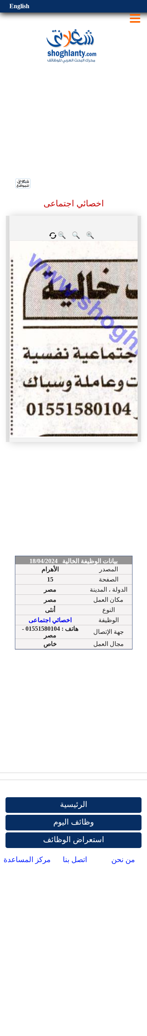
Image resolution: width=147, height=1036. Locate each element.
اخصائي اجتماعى (50, 620)
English (19, 6)
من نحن (123, 859)
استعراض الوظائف (73, 839)
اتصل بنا (75, 859)
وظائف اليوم (73, 822)
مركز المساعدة (27, 859)
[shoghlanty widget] (23, 184)
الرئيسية (73, 804)
